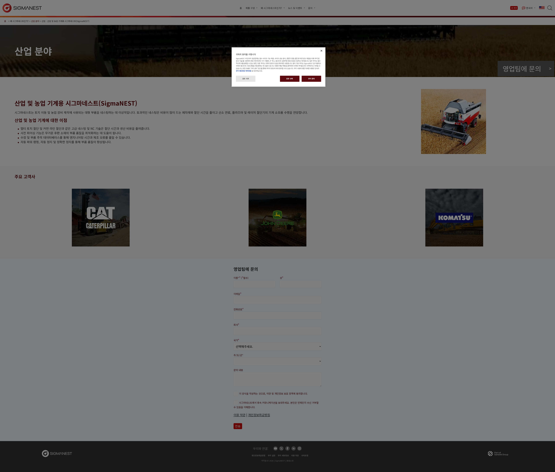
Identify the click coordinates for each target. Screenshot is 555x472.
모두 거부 (245, 78)
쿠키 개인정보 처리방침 (243, 71)
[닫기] (321, 51)
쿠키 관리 (311, 78)
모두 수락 (289, 78)
